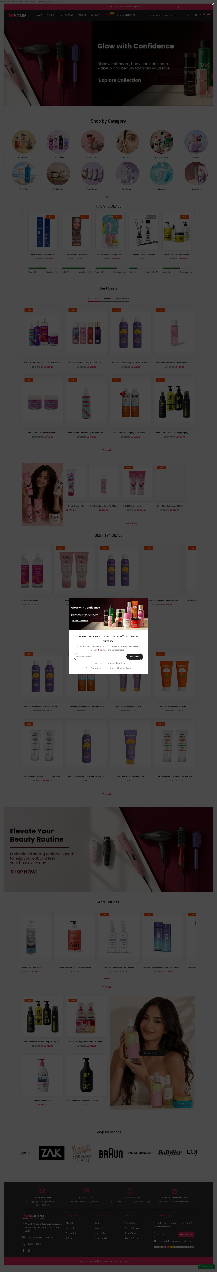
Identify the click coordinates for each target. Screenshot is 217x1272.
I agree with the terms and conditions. (110, 663)
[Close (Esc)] (213, 3)
